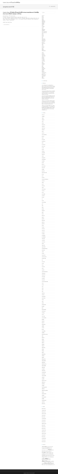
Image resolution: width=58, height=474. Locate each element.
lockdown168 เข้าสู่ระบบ (45, 179)
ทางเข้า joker (43, 41)
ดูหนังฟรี (43, 67)
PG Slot (43, 200)
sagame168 (43, 245)
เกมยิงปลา (43, 377)
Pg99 (42, 205)
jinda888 (47, 448)
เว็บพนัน (43, 392)
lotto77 (43, 184)
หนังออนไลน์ (43, 68)
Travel (42, 283)
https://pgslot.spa (44, 32)
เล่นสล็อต (43, 385)
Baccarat (12, 17)
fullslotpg (43, 64)
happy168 (43, 154)
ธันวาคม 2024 (43, 441)
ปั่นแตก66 (25, 19)
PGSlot (6, 18)
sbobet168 (43, 250)
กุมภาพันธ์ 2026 (44, 418)
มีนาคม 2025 (43, 436)
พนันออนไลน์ (29, 19)
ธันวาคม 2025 (43, 421)
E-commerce (43, 144)
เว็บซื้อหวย (43, 388)
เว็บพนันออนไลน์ (44, 393)
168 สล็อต (43, 116)
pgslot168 (43, 215)
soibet (43, 268)
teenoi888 (43, 278)
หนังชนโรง (43, 54)
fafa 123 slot (43, 146)
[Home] (49, 6)
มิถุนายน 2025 (43, 431)
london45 (43, 180)
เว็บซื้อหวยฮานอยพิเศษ (45, 390)
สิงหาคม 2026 (43, 408)
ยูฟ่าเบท (43, 329)
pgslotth (47, 451)
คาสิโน (9, 19)
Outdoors (43, 190)
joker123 (43, 15)
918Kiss (5, 17)
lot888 (43, 182)
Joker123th (19, 17)
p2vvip (43, 192)
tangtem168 (46, 455)
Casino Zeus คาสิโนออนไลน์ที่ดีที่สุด (11, 2)
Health (43, 156)
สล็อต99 (43, 349)
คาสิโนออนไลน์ (13, 19)
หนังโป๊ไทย (43, 30)
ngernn (23, 17)
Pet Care (43, 197)
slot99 (42, 18)
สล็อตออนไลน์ (36, 19)
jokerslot (43, 47)
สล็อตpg (43, 350)
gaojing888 (43, 152)
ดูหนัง (42, 66)
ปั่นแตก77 (43, 322)
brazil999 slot (43, 141)
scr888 (43, 251)
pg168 (42, 16)
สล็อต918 (43, 345)
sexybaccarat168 (53, 6)
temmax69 (43, 279)
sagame (43, 243)
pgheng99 (43, 63)
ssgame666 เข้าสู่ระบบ (45, 271)
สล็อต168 (43, 78)
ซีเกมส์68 (43, 306)
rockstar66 (43, 240)
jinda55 (43, 17)
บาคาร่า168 (43, 61)
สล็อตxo (43, 49)
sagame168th (28, 18)
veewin (43, 299)
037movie (43, 114)
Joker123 (15, 17)
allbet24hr (43, 129)
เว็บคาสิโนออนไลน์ (44, 387)
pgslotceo (43, 222)
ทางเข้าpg (43, 312)
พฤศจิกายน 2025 (44, 423)
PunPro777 (19, 18)
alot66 (43, 131)
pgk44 (42, 212)
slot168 (43, 263)
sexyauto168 (43, 255)
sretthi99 (43, 455)
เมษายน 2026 (43, 415)
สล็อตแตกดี (43, 367)
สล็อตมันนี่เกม (43, 354)
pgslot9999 (12, 18)
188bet (43, 118)
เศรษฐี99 (43, 398)
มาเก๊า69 (43, 327)
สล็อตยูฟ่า (43, 355)
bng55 (50, 446)
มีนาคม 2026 (43, 416)
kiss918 (43, 35)
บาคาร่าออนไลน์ (21, 19)
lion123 (43, 174)
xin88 (42, 301)
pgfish (43, 207)
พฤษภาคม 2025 (44, 433)
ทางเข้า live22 (43, 311)
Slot (36, 18)
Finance (43, 149)
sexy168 (43, 253)
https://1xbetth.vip (44, 31)
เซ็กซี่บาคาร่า (43, 382)
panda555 (43, 195)
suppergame (43, 273)
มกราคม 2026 (43, 420)
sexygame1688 (44, 258)
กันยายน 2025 (43, 426)
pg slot (43, 34)
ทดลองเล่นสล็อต (44, 309)
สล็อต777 (43, 342)
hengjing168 (43, 157)
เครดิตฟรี (44, 464)
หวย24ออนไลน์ (44, 372)
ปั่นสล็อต (43, 319)
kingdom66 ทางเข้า (44, 172)
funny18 (52, 446)
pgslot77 (8, 18)
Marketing (43, 185)
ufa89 (42, 289)
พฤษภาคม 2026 (44, 413)
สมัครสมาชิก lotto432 (45, 334)
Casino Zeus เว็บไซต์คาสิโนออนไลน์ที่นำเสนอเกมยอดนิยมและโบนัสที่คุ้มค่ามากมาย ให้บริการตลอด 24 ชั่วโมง (21, 13)
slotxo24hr (43, 266)
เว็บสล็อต (43, 395)
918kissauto (43, 124)
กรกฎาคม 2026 (44, 410)
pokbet (43, 225)
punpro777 (43, 73)
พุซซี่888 (43, 458)
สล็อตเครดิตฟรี (44, 360)
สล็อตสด (43, 357)
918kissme (43, 126)
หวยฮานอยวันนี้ (44, 375)
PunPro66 (16, 18)
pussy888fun (43, 235)
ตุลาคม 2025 (43, 425)
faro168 (43, 147)
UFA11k (43, 284)
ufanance (43, 294)
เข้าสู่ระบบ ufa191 (44, 380)
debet (42, 142)
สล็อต (32, 19)
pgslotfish (43, 223)
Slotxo (6, 19)
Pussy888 (23, 18)
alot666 (48, 446)
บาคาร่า (17, 19)
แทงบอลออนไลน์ (44, 400)
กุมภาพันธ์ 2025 (44, 438)
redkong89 (43, 238)
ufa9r (42, 291)
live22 (42, 65)
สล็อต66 (43, 339)
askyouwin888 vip (44, 134)
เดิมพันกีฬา (43, 383)
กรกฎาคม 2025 (44, 430)
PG (24, 17)
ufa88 (42, 288)
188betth (43, 119)
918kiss (43, 52)
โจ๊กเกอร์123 (43, 43)
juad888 (43, 169)
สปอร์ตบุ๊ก (43, 332)
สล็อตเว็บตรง (43, 29)
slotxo (43, 28)
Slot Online (43, 261)
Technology (43, 276)
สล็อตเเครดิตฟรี (44, 365)
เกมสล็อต (43, 378)
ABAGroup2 (8, 17)
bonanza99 (43, 139)
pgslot (43, 25)
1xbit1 (43, 121)
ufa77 (42, 286)
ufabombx (43, 293)
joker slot (43, 42)
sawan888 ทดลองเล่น (44, 248)
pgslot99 (43, 218)
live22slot (43, 177)
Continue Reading (7, 24)
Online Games (44, 189)
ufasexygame (43, 296)
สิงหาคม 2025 (43, 428)
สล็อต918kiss (43, 347)
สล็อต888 (43, 23)
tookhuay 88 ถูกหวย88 (45, 281)
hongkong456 (44, 159)
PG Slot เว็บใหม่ (44, 202)
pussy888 (43, 26)
